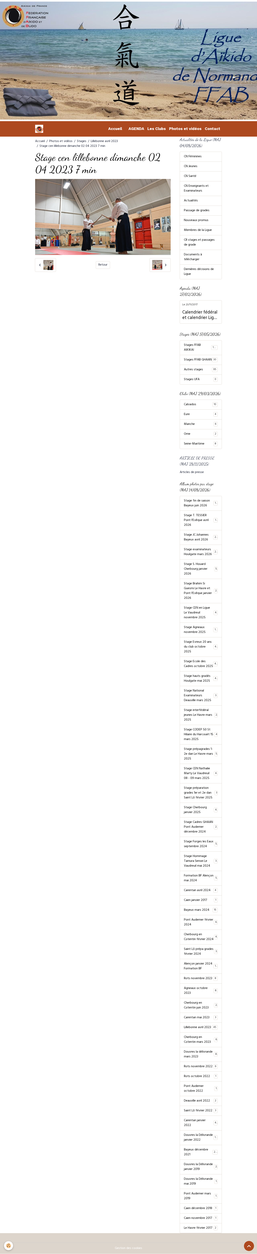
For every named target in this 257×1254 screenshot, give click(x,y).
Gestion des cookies (128, 1248)
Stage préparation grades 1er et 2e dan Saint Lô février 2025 (200, 793)
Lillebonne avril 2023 (104, 141)
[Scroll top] (249, 1246)
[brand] (40, 129)
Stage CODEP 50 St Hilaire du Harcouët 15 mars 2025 (200, 734)
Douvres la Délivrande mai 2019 (200, 1181)
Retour (102, 265)
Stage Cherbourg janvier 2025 (200, 810)
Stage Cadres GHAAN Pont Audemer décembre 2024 (201, 827)
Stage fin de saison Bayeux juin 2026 (200, 503)
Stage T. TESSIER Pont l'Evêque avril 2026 (201, 520)
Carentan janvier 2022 (200, 1123)
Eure (200, 414)
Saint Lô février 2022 (200, 1111)
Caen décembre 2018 (200, 1208)
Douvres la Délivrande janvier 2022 (200, 1137)
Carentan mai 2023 (200, 1018)
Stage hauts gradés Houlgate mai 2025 (201, 678)
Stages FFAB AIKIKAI (200, 347)
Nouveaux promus (196, 220)
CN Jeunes (190, 166)
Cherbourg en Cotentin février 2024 (200, 937)
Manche (200, 424)
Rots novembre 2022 (200, 1067)
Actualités (191, 201)
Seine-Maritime (200, 444)
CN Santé (190, 176)
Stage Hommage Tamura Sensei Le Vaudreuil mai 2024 (201, 861)
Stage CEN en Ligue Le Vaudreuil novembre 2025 (201, 613)
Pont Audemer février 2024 (200, 922)
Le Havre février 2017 (200, 1228)
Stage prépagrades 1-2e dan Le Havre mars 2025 (200, 754)
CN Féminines (193, 157)
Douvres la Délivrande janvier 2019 (200, 1167)
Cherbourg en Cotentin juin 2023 (200, 1005)
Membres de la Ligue (198, 230)
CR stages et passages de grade (199, 242)
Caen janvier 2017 (200, 900)
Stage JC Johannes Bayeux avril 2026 (201, 537)
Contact (212, 128)
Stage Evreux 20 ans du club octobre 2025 (201, 647)
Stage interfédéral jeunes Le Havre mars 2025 (200, 715)
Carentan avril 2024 (200, 890)
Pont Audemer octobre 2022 (200, 1088)
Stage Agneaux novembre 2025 (200, 629)
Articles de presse (192, 472)
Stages (81, 141)
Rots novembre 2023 (200, 979)
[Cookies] (8, 1245)
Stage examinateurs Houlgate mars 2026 (201, 552)
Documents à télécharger (193, 257)
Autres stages (200, 370)
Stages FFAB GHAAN (200, 360)
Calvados (200, 405)
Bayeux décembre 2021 (200, 1152)
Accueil (115, 128)
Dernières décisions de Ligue (199, 271)
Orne (200, 434)
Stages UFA (200, 380)
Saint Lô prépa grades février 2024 (200, 951)
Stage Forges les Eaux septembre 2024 (200, 844)
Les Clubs (156, 128)
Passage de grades (196, 211)
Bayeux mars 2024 (200, 910)
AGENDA (136, 128)
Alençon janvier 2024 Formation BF (200, 966)
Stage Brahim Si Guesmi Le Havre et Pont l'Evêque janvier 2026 (201, 591)
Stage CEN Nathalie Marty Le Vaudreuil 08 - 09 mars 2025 (201, 773)
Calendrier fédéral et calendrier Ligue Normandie (200, 315)
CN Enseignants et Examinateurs (196, 188)
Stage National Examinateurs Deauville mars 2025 (201, 696)
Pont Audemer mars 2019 (200, 1196)
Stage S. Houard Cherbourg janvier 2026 (200, 569)
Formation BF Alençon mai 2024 (200, 878)
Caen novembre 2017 (200, 1218)
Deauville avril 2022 (200, 1101)
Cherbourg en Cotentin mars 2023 (200, 1039)
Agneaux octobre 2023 (200, 990)
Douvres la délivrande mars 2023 (200, 1054)
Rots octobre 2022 (200, 1076)
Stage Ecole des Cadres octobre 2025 (201, 664)
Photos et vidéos (185, 128)
